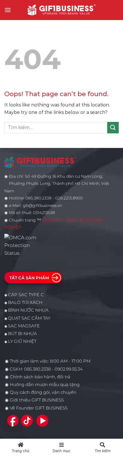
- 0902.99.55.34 (67, 369)
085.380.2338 (37, 369)
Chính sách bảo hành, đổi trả (40, 376)
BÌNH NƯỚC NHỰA (28, 310)
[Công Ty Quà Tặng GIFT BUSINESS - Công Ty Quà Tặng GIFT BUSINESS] (61, 10)
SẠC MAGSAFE (24, 326)
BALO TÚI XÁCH (25, 302)
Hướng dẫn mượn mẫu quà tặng (45, 384)
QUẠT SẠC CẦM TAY (29, 318)
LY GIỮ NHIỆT (22, 341)
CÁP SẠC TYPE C (26, 294)
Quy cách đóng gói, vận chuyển (43, 392)
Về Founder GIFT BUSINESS (39, 408)
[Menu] (7, 10)
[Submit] (113, 127)
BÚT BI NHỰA (22, 333)
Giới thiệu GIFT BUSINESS (37, 400)
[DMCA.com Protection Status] (21, 245)
